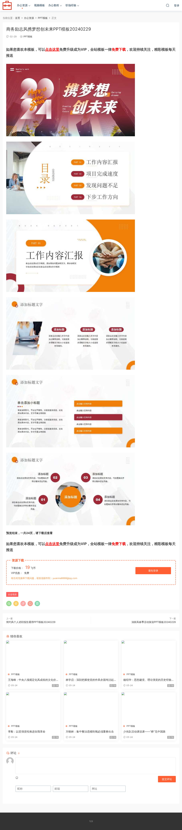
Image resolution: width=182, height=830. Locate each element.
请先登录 (153, 570)
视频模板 (39, 5)
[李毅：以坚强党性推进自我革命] (33, 707)
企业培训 (12, 594)
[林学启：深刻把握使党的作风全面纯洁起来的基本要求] (91, 655)
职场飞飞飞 (7, 5)
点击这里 (52, 49)
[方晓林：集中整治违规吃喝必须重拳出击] (91, 707)
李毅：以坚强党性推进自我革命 (26, 731)
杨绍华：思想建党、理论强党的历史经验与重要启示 (147, 680)
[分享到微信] (9, 603)
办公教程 (53, 5)
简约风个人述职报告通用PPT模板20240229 (30, 621)
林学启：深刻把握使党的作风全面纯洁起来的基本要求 (90, 680)
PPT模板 (27, 36)
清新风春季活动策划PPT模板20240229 (154, 621)
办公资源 (22, 5)
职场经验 (71, 5)
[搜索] (167, 5)
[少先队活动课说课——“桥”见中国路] (149, 707)
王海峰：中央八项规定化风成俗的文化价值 (32, 680)
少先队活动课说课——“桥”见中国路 (144, 731)
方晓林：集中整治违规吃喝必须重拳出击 (90, 731)
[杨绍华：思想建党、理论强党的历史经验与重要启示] (149, 655)
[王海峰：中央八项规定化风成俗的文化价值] (33, 655)
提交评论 (167, 779)
